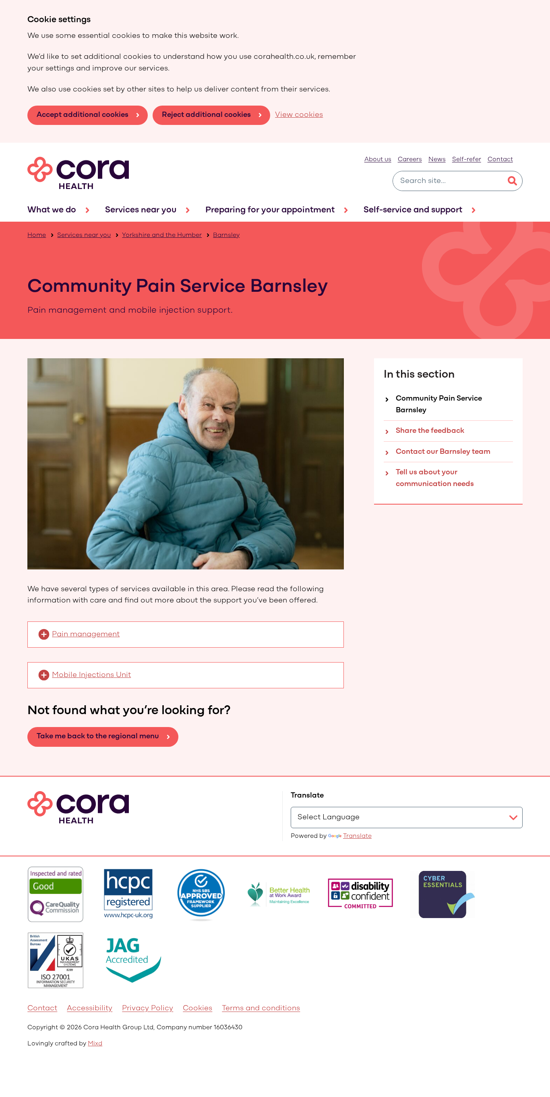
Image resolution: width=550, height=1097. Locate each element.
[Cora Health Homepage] (78, 173)
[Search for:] (448, 181)
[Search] (512, 181)
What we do (51, 210)
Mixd (95, 1044)
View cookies (299, 115)
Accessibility (89, 1008)
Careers (410, 159)
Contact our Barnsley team (443, 452)
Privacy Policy (147, 1008)
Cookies (197, 1008)
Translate (357, 836)
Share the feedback (430, 431)
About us (377, 159)
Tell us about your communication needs (435, 478)
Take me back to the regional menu (98, 736)
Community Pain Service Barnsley (439, 404)
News (437, 159)
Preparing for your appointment (270, 210)
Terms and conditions (261, 1008)
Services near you (140, 210)
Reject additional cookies (206, 115)
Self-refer (466, 159)
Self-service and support (413, 210)
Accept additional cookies (82, 115)
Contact (500, 159)
